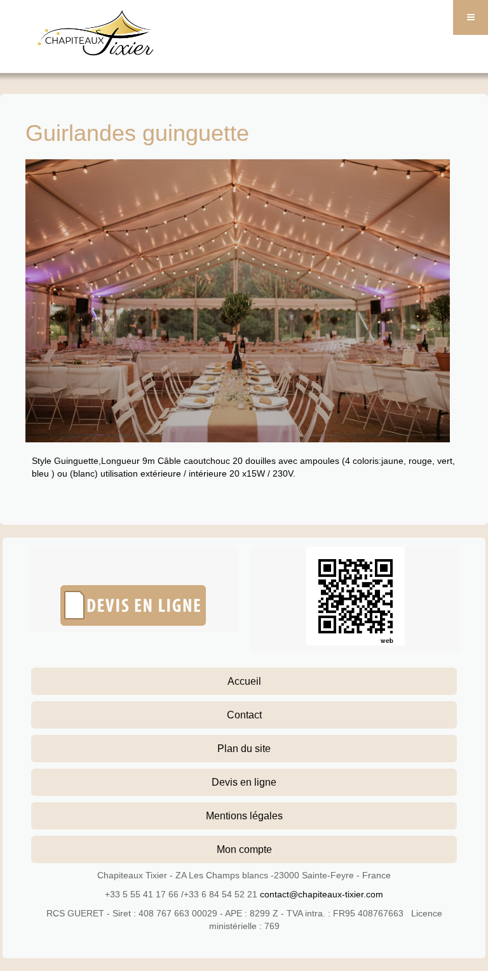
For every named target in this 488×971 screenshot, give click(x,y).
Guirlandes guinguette (137, 133)
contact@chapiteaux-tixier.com (321, 894)
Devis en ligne (244, 782)
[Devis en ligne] (132, 605)
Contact (244, 714)
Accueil (244, 681)
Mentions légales (244, 815)
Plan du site (244, 748)
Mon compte (244, 849)
